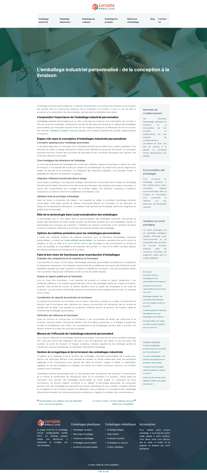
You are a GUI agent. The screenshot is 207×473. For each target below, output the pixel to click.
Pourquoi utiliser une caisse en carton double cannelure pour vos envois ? (154, 324)
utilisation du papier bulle (62, 130)
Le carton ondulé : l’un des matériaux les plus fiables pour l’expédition (113, 402)
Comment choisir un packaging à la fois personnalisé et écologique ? (154, 278)
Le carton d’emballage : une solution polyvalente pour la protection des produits (154, 359)
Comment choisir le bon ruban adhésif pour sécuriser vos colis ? (154, 289)
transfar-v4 (162, 20)
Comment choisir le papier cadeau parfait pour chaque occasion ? (154, 370)
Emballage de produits (111, 20)
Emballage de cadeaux (88, 20)
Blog (152, 19)
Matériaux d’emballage (133, 20)
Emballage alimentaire (65, 20)
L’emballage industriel (46, 121)
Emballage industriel (44, 20)
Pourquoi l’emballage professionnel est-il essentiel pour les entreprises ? (154, 348)
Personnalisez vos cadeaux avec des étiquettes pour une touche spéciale (60, 402)
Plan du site (103, 471)
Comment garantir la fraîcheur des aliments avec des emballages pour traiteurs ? (154, 313)
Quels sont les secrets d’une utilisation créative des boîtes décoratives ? (154, 380)
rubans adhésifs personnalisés (78, 240)
